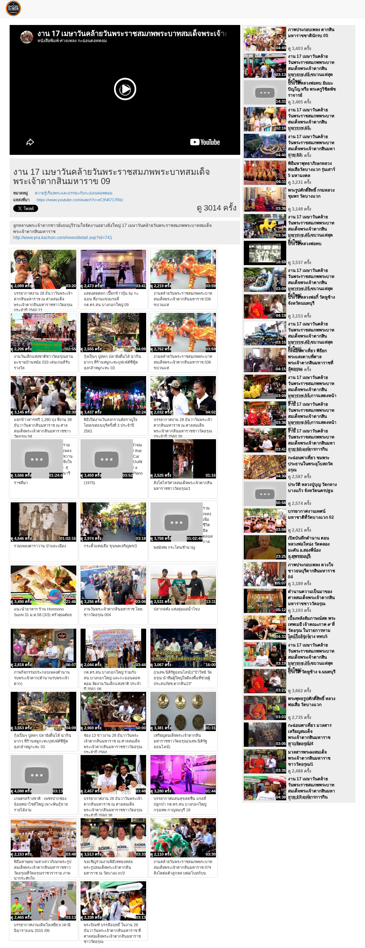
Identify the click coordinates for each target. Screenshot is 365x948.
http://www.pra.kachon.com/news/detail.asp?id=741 (62, 237)
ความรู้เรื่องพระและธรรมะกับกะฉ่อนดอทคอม (73, 193)
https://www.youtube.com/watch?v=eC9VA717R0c (80, 200)
